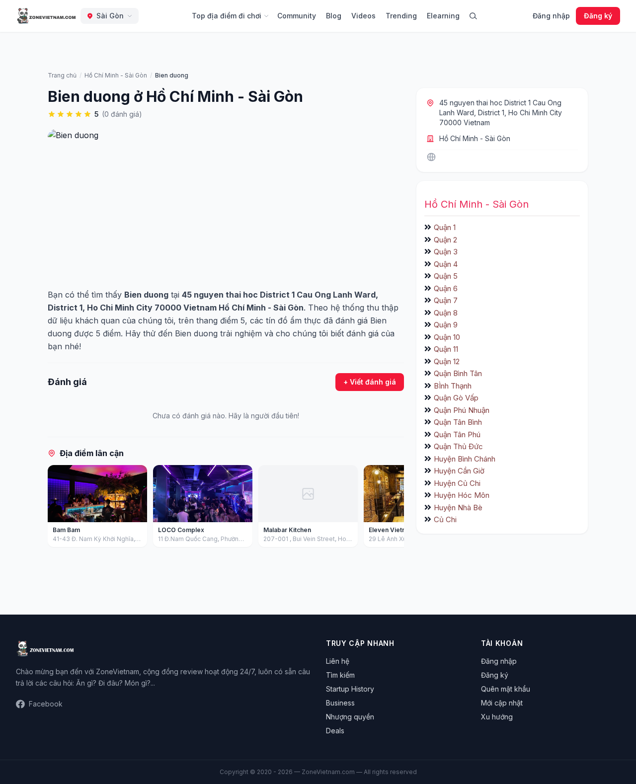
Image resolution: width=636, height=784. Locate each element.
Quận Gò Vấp (456, 397)
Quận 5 (446, 276)
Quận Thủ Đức (458, 446)
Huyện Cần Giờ (459, 470)
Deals (335, 730)
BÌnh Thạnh (453, 386)
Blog (333, 15)
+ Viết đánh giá (369, 382)
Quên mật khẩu (505, 689)
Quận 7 (446, 300)
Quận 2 (445, 239)
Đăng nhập (551, 15)
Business (340, 703)
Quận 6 (446, 288)
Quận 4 (446, 264)
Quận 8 (446, 312)
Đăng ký (598, 15)
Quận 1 (445, 227)
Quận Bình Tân (458, 373)
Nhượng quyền (350, 716)
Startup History (350, 689)
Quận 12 (447, 361)
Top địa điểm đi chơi (226, 15)
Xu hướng (497, 716)
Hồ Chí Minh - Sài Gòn (474, 138)
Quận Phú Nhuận (461, 410)
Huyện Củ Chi (457, 483)
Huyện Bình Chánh (464, 459)
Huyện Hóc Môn (461, 495)
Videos (363, 15)
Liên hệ (337, 661)
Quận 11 (446, 349)
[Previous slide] (59, 508)
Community (296, 15)
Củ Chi (445, 519)
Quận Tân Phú (457, 434)
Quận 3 (446, 251)
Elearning (443, 15)
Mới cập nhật (502, 703)
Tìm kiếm (340, 675)
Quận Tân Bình (458, 422)
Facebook (46, 704)
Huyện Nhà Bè (458, 507)
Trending (401, 15)
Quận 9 (446, 324)
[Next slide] (393, 508)
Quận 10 (447, 337)
